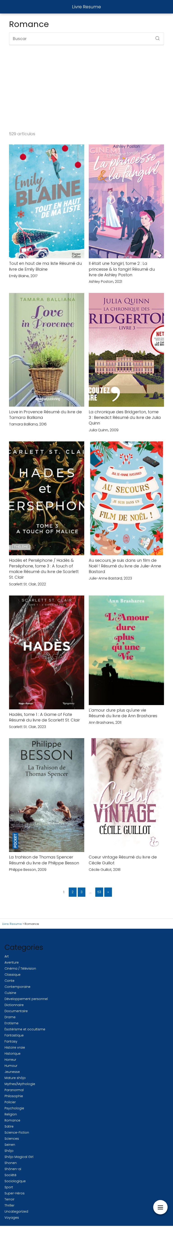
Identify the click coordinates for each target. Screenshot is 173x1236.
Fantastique (14, 1035)
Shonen (11, 1163)
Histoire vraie (15, 1047)
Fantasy (11, 1041)
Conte (9, 980)
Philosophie (14, 1096)
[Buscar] (155, 36)
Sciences (12, 1138)
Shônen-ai (13, 1169)
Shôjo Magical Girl (19, 1157)
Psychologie (14, 1108)
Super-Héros (15, 1193)
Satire (9, 1126)
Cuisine (10, 993)
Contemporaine (17, 986)
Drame (10, 1017)
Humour (11, 1065)
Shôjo (9, 1150)
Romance (12, 1120)
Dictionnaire (14, 1005)
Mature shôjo (15, 1078)
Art (7, 956)
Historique (12, 1053)
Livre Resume (86, 7)
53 (99, 892)
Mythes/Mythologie (20, 1084)
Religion (11, 1114)
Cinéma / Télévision (20, 968)
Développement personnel (26, 999)
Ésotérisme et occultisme (25, 1029)
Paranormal (14, 1090)
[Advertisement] (86, 87)
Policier (10, 1102)
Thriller (9, 1205)
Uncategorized (16, 1211)
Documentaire (16, 1011)
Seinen (10, 1144)
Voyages (12, 1217)
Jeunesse (12, 1072)
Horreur (10, 1059)
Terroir (9, 1199)
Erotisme (11, 1023)
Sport (9, 1187)
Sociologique (15, 1181)
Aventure (12, 962)
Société (10, 1175)
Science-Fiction (17, 1132)
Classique (12, 974)
